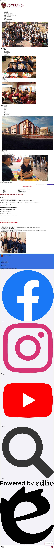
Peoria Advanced (6, 113)
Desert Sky (5, 108)
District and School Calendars (8, 19)
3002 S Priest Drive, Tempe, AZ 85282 (5, 268)
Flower (5, 109)
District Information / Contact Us (8, 13)
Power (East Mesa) (6, 114)
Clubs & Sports (6, 81)
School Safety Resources (7, 52)
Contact (3, 546)
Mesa (4, 112)
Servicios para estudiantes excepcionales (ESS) (10, 15)
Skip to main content (3, 0)
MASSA (5, 111)
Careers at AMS (6, 53)
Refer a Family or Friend (7, 153)
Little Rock (5, 110)
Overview (5, 49)
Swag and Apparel (6, 55)
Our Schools (5, 106)
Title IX (5, 18)
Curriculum (5, 80)
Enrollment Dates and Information (8, 154)
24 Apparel (5, 54)
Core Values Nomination (7, 21)
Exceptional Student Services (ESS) (8, 14)
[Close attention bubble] (52, 541)
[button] (3, 48)
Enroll (3, 547)
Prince (4, 115)
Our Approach (6, 50)
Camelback (5, 107)
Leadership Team (6, 11)
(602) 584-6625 (15, 268)
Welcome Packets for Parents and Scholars (9, 20)
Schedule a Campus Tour (7, 152)
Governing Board (6, 12)
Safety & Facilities (6, 51)
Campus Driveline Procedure (7, 16)
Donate (5, 17)
